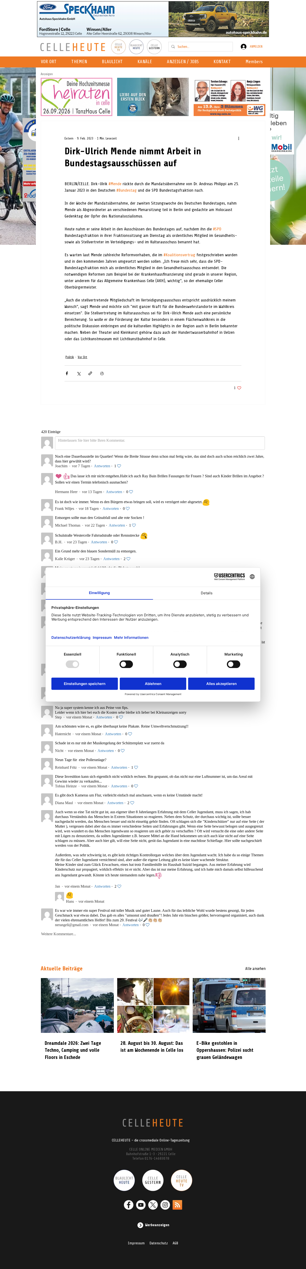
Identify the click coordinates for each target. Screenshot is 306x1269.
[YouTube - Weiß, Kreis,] (141, 1205)
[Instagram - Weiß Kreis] (165, 1205)
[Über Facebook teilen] (67, 373)
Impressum (136, 1243)
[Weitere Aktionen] (238, 138)
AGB (175, 1243)
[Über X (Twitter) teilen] (78, 373)
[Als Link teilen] (90, 373)
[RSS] (177, 1205)
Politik (70, 357)
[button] (146, 61)
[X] (153, 1205)
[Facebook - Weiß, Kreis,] (128, 1205)
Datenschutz (158, 1243)
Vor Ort (82, 357)
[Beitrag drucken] (102, 373)
